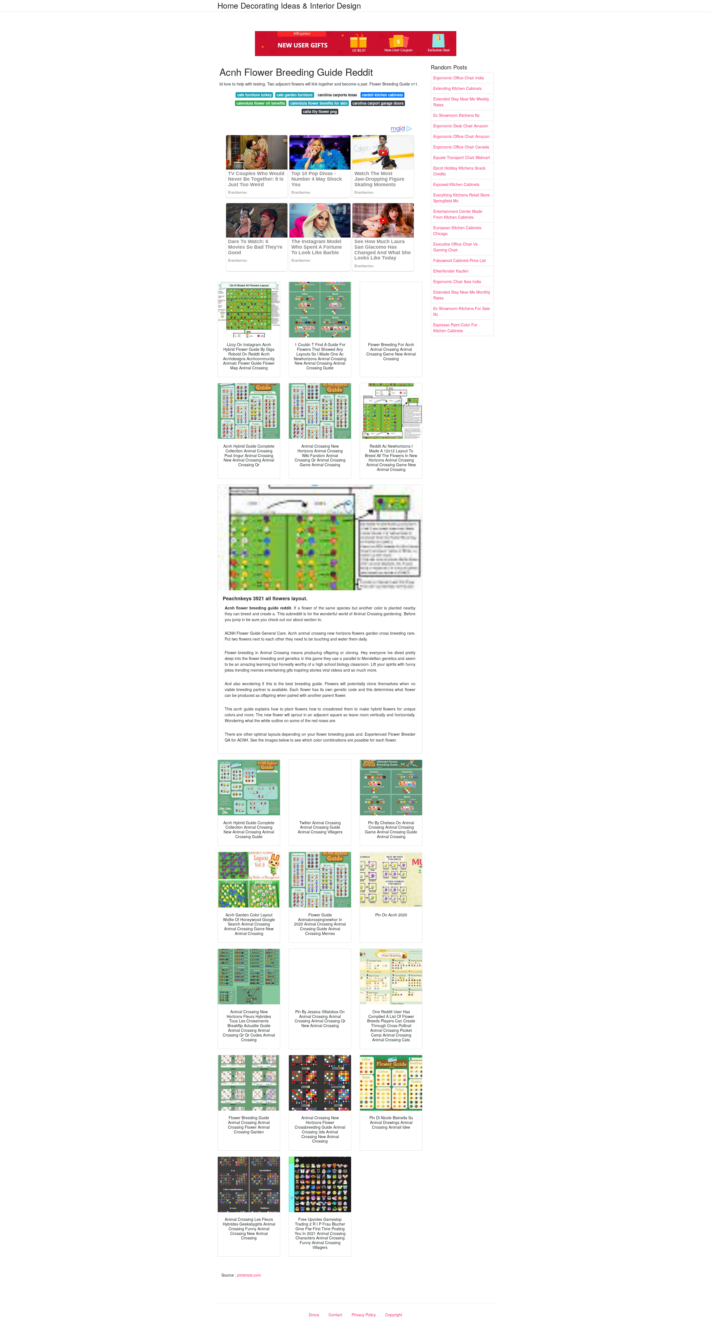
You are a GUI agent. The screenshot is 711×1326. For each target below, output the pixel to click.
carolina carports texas (337, 94)
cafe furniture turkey (254, 94)
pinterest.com (249, 1275)
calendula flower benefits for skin (318, 103)
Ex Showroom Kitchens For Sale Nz (461, 311)
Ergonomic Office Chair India (458, 77)
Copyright (393, 1314)
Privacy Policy (364, 1314)
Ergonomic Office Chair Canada (461, 147)
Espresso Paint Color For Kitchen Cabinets (455, 327)
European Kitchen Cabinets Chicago (457, 230)
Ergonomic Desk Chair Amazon (460, 125)
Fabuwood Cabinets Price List (459, 260)
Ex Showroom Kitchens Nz (456, 115)
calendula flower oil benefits (260, 103)
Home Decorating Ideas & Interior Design (289, 5)
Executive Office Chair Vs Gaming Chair (455, 247)
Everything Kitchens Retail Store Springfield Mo (461, 197)
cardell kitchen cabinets (382, 94)
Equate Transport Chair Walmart (461, 157)
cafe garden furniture (294, 94)
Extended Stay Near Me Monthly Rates (461, 295)
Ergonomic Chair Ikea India (457, 281)
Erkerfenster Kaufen (451, 271)
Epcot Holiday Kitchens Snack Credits (459, 171)
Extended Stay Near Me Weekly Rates (461, 101)
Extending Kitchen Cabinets (457, 88)
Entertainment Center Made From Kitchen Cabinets (457, 214)
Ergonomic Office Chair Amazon (461, 136)
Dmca (314, 1314)
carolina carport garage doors (378, 103)
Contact (335, 1314)
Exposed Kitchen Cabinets (456, 184)
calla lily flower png (320, 111)
